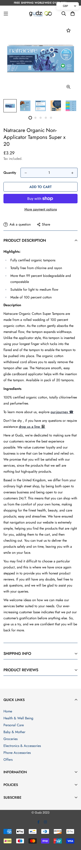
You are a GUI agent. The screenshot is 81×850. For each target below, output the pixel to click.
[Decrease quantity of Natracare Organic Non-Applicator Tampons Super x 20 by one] (26, 173)
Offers (8, 759)
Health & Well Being (18, 718)
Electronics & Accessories (22, 745)
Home (7, 711)
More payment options (40, 209)
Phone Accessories (17, 752)
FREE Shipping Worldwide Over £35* (40, 3)
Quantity (9, 172)
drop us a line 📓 (32, 426)
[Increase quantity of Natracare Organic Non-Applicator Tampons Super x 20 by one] (72, 173)
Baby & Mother (14, 731)
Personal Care (13, 725)
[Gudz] (40, 14)
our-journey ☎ (62, 411)
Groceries (10, 738)
